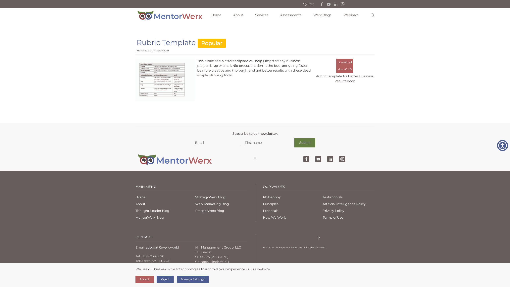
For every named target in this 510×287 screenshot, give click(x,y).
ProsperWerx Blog (209, 211)
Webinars (351, 15)
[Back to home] (170, 15)
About (238, 15)
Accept (144, 279)
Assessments (290, 15)
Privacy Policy (333, 211)
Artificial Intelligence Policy (344, 204)
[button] (322, 4)
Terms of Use (333, 217)
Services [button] (261, 15)
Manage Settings (193, 279)
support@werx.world (162, 247)
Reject (165, 279)
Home (216, 15)
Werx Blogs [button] (322, 15)
